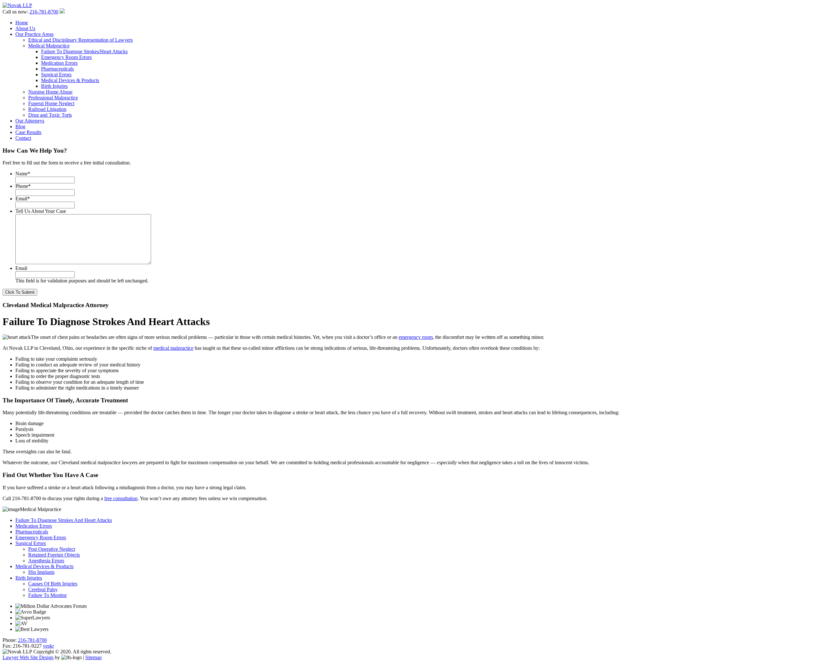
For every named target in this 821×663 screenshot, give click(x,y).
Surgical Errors (56, 74)
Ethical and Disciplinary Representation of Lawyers (80, 40)
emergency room (416, 337)
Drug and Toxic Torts (50, 115)
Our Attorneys (29, 120)
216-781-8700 (44, 11)
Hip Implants (41, 572)
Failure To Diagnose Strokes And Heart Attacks (63, 520)
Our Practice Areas (34, 34)
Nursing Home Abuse (50, 92)
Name (22, 173)
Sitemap (93, 657)
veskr (48, 646)
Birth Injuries (54, 86)
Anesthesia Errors (46, 560)
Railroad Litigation (47, 109)
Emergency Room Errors (66, 57)
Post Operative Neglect (51, 549)
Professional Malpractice (53, 97)
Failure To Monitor (47, 595)
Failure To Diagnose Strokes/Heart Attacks (84, 51)
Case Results (28, 132)
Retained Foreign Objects (54, 555)
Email (22, 198)
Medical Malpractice (49, 45)
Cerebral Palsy (43, 589)
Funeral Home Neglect (51, 103)
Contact (23, 138)
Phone (23, 186)
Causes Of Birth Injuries (52, 583)
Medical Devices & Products (70, 80)
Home (21, 22)
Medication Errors (59, 63)
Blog (20, 126)
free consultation (121, 498)
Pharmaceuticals (57, 68)
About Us (25, 28)
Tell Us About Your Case (40, 211)
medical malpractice (173, 348)
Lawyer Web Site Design (28, 657)
